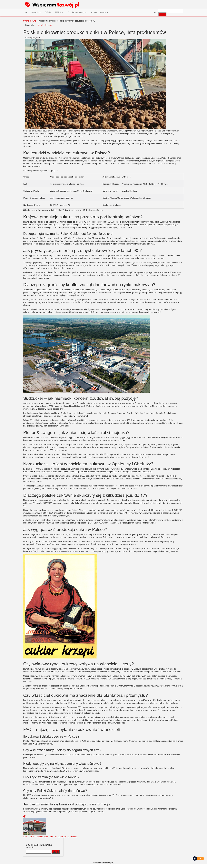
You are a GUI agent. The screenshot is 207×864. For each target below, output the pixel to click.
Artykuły (35, 12)
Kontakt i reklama (99, 12)
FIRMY (48, 12)
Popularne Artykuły (76, 12)
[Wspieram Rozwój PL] (26, 12)
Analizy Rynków (45, 25)
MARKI (58, 12)
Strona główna (29, 20)
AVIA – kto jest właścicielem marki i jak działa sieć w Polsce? (50, 836)
